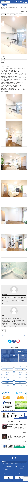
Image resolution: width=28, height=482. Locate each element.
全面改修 (3, 14)
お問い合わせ (20, 1)
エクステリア (7, 377)
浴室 (17, 14)
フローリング (7, 367)
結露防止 (7, 372)
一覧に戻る (13, 337)
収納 (21, 14)
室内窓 (20, 372)
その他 (20, 385)
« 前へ (2, 335)
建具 (20, 374)
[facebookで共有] (14, 341)
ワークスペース (20, 380)
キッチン (12, 14)
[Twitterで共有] (9, 341)
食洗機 (7, 385)
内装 (8, 14)
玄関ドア (7, 369)
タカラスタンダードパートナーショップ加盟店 (20, 467)
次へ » (25, 335)
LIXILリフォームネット (19, 463)
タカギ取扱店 (5, 469)
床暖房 (7, 380)
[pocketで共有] (18, 341)
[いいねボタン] (3, 331)
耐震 (20, 377)
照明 (20, 382)
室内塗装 (7, 382)
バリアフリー (20, 369)
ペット (7, 374)
